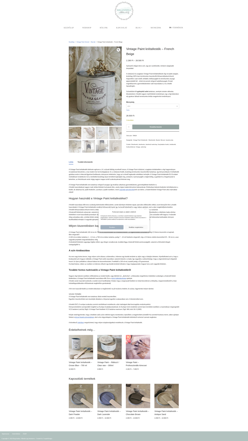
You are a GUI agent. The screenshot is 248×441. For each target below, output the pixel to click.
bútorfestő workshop (151, 144)
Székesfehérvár (130, 147)
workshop (143, 147)
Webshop (86, 28)
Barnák (93, 42)
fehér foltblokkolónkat (119, 278)
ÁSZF (25, 434)
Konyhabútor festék (163, 144)
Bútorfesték (134, 144)
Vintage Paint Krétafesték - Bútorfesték (144, 140)
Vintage (138, 147)
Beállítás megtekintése (136, 227)
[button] (141, 27)
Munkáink (156, 28)
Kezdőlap (69, 28)
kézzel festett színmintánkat (84, 317)
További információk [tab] (85, 162)
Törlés (128, 110)
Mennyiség (130, 102)
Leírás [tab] (71, 162)
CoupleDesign (47, 438)
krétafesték (173, 144)
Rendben (112, 227)
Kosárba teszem (156, 127)
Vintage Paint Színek (82, 42)
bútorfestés (142, 144)
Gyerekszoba (169, 140)
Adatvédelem (16, 434)
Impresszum (5, 434)
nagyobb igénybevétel (126, 189)
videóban (81, 322)
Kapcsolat (121, 28)
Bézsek (163, 140)
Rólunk (104, 28)
